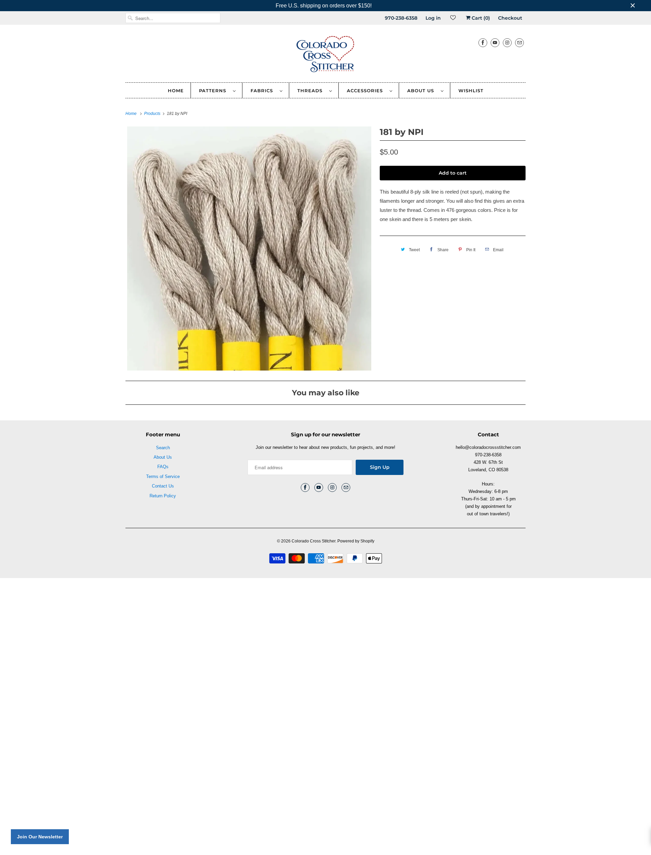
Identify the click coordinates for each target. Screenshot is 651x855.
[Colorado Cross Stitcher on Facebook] (482, 42)
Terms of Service (163, 476)
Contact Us (163, 486)
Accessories (366, 90)
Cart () (480, 18)
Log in (433, 18)
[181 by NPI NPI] (249, 248)
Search (163, 447)
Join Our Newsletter (40, 836)
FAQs (163, 466)
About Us (422, 90)
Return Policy (163, 495)
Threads (311, 90)
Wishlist (471, 90)
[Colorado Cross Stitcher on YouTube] (495, 42)
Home (176, 90)
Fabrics (263, 90)
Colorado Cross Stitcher (313, 541)
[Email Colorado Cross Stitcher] (519, 42)
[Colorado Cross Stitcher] (325, 55)
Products (152, 113)
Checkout (510, 18)
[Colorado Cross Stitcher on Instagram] (507, 42)
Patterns (214, 90)
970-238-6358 (401, 18)
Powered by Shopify (355, 541)
